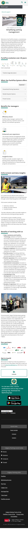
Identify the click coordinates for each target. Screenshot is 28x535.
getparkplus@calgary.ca (11, 365)
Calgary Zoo (4, 487)
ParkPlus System (5, 499)
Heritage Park (4, 491)
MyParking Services (6, 480)
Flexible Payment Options (9, 94)
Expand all (21, 84)
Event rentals (14, 430)
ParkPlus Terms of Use (9, 514)
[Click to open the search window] (22, 2)
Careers (14, 438)
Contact (14, 434)
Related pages (4, 7)
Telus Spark (4, 495)
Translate (12, 413)
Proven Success (7, 99)
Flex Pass (3, 484)
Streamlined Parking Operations (11, 89)
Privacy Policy (20, 514)
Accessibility (14, 516)
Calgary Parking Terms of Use (13, 512)
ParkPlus (3, 476)
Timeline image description (9, 73)
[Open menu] (25, 2)
